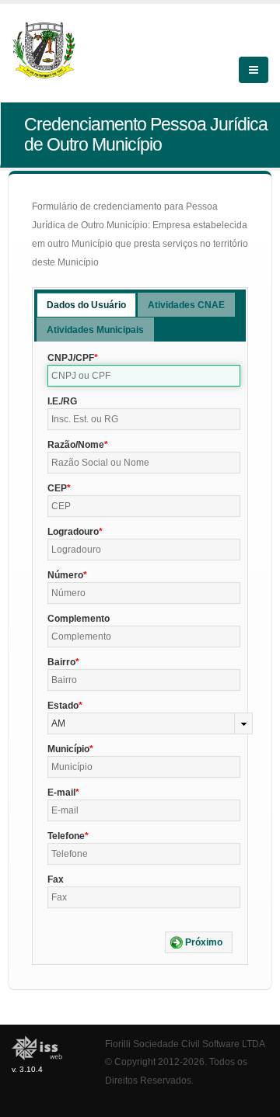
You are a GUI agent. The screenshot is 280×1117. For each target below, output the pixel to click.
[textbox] (143, 376)
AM (58, 723)
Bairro (61, 662)
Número (65, 575)
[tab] (86, 305)
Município (68, 749)
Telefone (66, 836)
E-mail (61, 792)
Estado (63, 705)
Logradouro (73, 531)
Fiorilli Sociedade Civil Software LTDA (185, 1044)
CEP (57, 488)
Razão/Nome (75, 444)
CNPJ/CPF (70, 357)
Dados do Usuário (86, 305)
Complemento (78, 618)
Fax (55, 879)
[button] (199, 942)
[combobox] (150, 723)
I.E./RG (62, 401)
